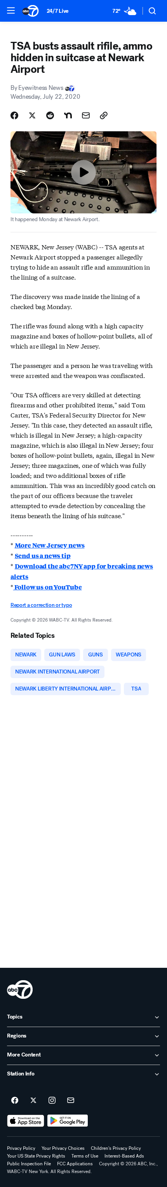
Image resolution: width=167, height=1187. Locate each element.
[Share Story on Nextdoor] (68, 115)
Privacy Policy (21, 1148)
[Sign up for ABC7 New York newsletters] (70, 1100)
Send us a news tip (43, 555)
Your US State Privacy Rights (36, 1156)
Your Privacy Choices (63, 1148)
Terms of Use (84, 1156)
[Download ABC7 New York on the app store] (25, 1121)
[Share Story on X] (32, 115)
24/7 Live (58, 11)
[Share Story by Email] (85, 115)
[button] (11, 10)
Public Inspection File (29, 1163)
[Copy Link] (103, 115)
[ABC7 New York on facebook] (15, 1100)
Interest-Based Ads (124, 1156)
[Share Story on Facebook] (14, 115)
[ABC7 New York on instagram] (52, 1100)
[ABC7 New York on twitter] (33, 1100)
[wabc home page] (20, 989)
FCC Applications (75, 1163)
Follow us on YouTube (47, 586)
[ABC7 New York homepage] (30, 11)
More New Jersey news (50, 545)
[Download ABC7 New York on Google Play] (67, 1121)
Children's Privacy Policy (116, 1148)
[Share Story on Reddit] (50, 115)
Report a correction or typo (41, 605)
